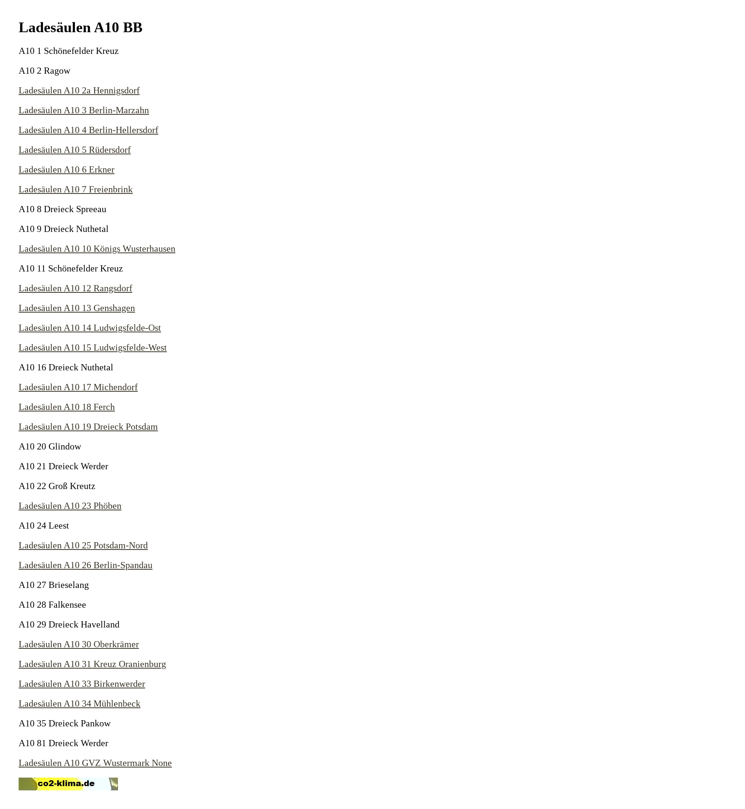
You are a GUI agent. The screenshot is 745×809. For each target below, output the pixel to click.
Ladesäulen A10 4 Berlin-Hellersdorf (88, 130)
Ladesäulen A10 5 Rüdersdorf (75, 150)
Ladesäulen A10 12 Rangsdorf (75, 288)
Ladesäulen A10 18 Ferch (67, 407)
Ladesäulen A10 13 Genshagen (77, 308)
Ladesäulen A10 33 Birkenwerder (82, 684)
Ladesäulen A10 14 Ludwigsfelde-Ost (90, 328)
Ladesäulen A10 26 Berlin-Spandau (85, 565)
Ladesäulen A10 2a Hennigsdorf (79, 90)
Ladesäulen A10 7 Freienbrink (76, 189)
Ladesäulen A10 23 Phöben (70, 506)
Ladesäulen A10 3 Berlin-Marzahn (84, 110)
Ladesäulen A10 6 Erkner (66, 169)
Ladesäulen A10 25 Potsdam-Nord (83, 545)
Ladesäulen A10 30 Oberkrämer (79, 644)
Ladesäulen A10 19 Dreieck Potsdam (88, 427)
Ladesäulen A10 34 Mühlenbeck (79, 703)
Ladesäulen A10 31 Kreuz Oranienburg (92, 664)
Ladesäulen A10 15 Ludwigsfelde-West (93, 347)
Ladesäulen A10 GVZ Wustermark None (95, 763)
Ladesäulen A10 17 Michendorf (78, 387)
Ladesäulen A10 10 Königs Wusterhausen (97, 249)
